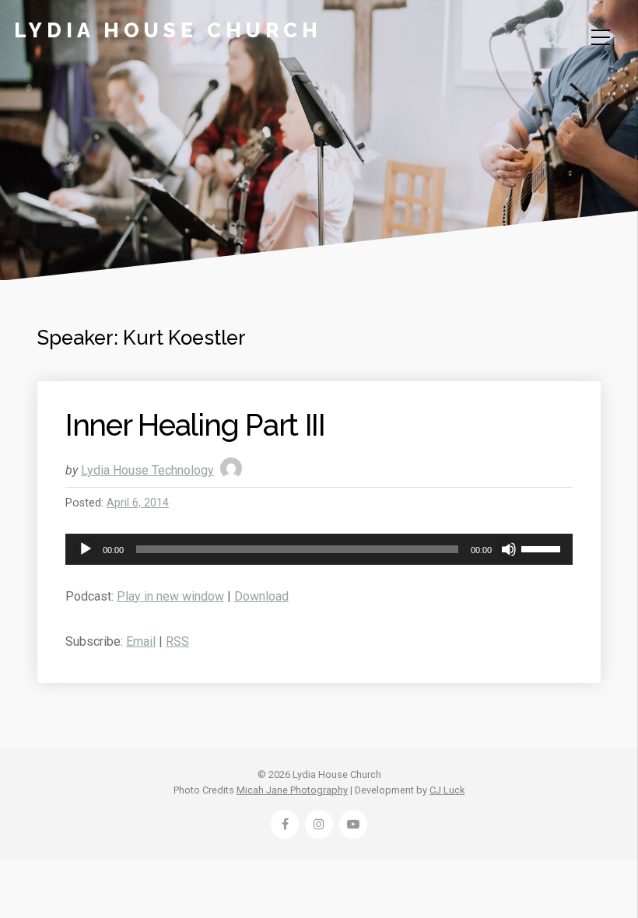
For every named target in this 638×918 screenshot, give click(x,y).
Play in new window (170, 596)
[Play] (85, 549)
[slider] (543, 548)
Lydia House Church (168, 30)
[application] (319, 549)
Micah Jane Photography (292, 790)
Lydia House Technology (147, 470)
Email (141, 641)
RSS (177, 641)
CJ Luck (446, 790)
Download (261, 596)
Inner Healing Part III (195, 425)
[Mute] (509, 549)
